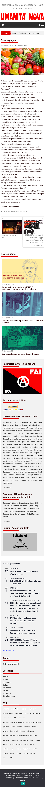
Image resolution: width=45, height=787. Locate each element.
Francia (38, 722)
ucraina (5, 758)
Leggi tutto (7, 488)
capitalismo (19, 713)
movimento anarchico (24, 735)
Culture (5, 685)
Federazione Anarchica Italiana (13, 722)
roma (38, 740)
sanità (11, 744)
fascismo (21, 718)
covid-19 (28, 713)
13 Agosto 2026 (8, 317)
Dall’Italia (6, 690)
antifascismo (33, 709)
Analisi (5, 677)
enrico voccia (7, 718)
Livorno (5, 731)
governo (6, 727)
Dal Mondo (7, 688)
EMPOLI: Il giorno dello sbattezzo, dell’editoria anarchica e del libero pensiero (23, 620)
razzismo (15, 740)
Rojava (32, 740)
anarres (24, 709)
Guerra (13, 727)
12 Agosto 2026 (8, 351)
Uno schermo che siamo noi (10, 236)
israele (19, 727)
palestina (6, 740)
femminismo (30, 722)
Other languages (9, 696)
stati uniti (6, 749)
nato (35, 735)
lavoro (34, 727)
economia (36, 713)
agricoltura (6, 211)
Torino (18, 753)
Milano (22, 731)
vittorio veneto (22, 211)
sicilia (32, 744)
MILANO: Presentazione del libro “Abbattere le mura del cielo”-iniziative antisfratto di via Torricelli (24, 593)
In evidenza (7, 693)
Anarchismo (15, 709)
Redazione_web (21, 46)
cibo (12, 211)
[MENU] (42, 24)
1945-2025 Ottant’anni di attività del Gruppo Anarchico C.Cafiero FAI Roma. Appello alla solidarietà (34, 240)
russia (5, 744)
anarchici (6, 709)
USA (11, 758)
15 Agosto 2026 (8, 284)
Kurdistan (27, 727)
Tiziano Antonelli (8, 753)
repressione (24, 740)
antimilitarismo (8, 713)
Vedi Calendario (8, 650)
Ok (23, 783)
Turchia (32, 753)
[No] (42, 778)
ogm (15, 211)
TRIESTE (25, 753)
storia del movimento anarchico (27, 749)
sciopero (19, 744)
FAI (15, 718)
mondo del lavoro (9, 735)
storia (13, 749)
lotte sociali (14, 731)
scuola (26, 744)
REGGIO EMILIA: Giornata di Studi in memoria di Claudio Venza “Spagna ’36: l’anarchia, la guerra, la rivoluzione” (25, 642)
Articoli (5, 679)
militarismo (30, 731)
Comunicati (7, 682)
